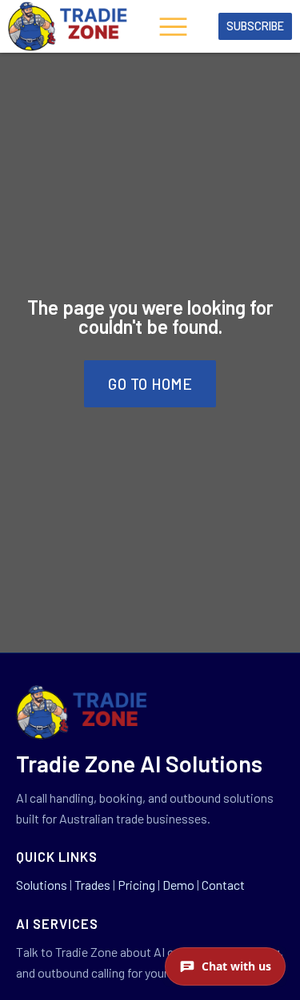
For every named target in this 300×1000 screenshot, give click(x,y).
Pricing (136, 884)
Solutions (41, 884)
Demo (178, 884)
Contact (223, 884)
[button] (173, 29)
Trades (92, 884)
